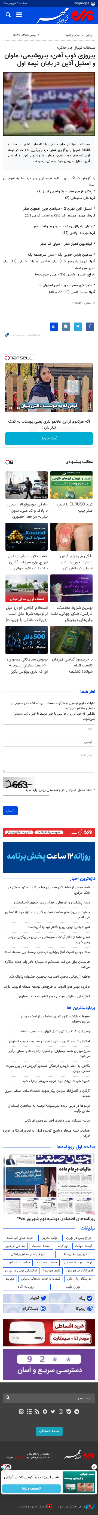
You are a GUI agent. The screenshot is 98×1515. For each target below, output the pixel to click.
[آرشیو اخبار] (29, 1412)
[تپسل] (7, 358)
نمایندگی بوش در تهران (21, 1270)
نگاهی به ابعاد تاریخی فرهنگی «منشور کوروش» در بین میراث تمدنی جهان (48, 1068)
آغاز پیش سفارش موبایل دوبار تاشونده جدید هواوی (54, 996)
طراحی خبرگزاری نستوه (71, 1506)
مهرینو (10, 1278)
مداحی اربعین (15, 1246)
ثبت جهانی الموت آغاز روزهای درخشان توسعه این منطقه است (47, 952)
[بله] (68, 1412)
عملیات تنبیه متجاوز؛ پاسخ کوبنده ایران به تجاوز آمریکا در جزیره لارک (46, 1133)
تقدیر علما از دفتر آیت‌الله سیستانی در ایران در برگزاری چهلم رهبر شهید (49, 940)
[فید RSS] (37, 1412)
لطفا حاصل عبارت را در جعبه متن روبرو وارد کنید (60, 790)
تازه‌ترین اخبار (82, 878)
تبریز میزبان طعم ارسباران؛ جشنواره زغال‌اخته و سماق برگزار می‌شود (49, 1054)
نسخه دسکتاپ (49, 1431)
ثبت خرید (49, 438)
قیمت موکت (84, 1246)
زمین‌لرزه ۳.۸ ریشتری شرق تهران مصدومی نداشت (54, 1031)
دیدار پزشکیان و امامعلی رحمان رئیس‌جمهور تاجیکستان (52, 902)
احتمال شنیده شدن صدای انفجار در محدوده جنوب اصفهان (49, 1041)
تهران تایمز (73, 1287)
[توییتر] (53, 1412)
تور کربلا (62, 1246)
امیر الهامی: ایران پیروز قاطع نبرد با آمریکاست (58, 927)
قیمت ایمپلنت (47, 1262)
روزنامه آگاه (26, 1287)
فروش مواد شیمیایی (78, 1262)
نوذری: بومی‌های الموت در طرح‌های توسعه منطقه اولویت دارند (47, 987)
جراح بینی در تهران (78, 1238)
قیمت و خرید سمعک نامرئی (40, 1278)
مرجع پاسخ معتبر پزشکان (28, 1254)
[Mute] (18, 408)
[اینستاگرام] (60, 1412)
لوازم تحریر (49, 1238)
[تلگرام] (77, 1412)
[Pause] (10, 408)
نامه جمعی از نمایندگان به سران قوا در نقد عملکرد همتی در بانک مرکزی (49, 890)
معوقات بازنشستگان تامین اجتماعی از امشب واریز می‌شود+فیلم (55, 1019)
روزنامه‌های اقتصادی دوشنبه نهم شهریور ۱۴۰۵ (56, 1219)
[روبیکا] (45, 1412)
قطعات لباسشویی (18, 1262)
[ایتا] (21, 1412)
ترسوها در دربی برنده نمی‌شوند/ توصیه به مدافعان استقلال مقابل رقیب (49, 1108)
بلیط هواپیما (51, 1270)
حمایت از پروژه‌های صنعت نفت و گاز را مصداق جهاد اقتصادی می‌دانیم (47, 915)
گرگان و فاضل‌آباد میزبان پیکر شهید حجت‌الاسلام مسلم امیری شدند (47, 1093)
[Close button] (94, 1467)
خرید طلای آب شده (20, 1238)
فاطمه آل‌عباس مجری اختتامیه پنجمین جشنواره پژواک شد (49, 977)
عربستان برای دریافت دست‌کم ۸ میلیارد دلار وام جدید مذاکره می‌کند (47, 964)
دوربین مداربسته (75, 1254)
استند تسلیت (41, 1246)
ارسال (10, 810)
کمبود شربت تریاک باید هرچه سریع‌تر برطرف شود (56, 1081)
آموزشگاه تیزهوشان (79, 1270)
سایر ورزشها (72, 35)
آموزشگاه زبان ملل (80, 1278)
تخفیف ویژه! (31, 1489)
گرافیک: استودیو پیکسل (33, 1506)
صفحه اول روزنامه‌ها (76, 1147)
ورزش (89, 35)
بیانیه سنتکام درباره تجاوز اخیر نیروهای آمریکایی (57, 1120)
